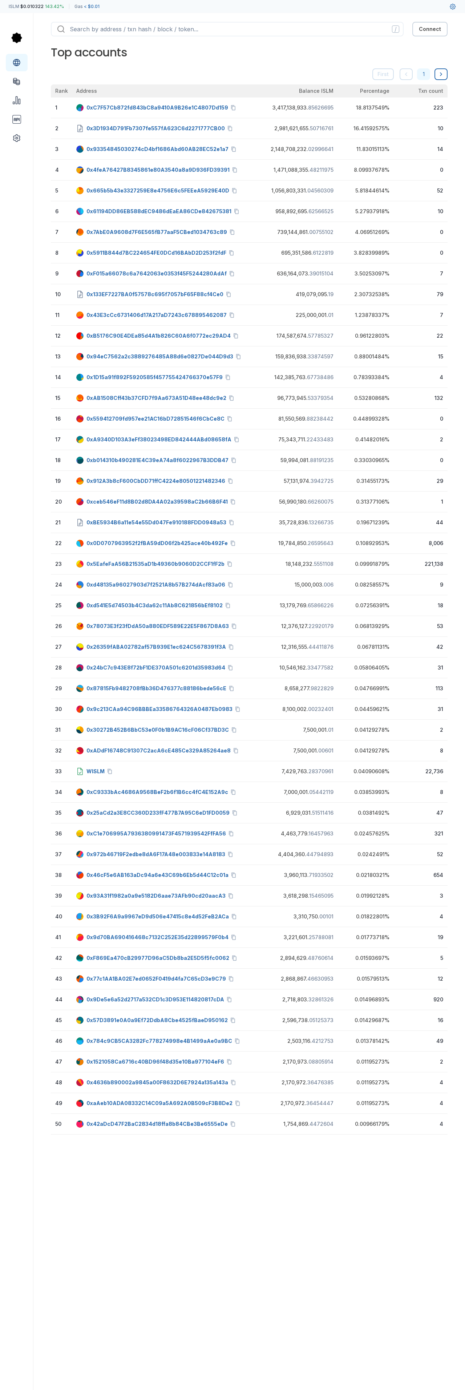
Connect (430, 29)
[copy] (234, 107)
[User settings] (452, 6)
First (383, 74)
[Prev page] (406, 74)
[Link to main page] (16, 37)
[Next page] (441, 74)
